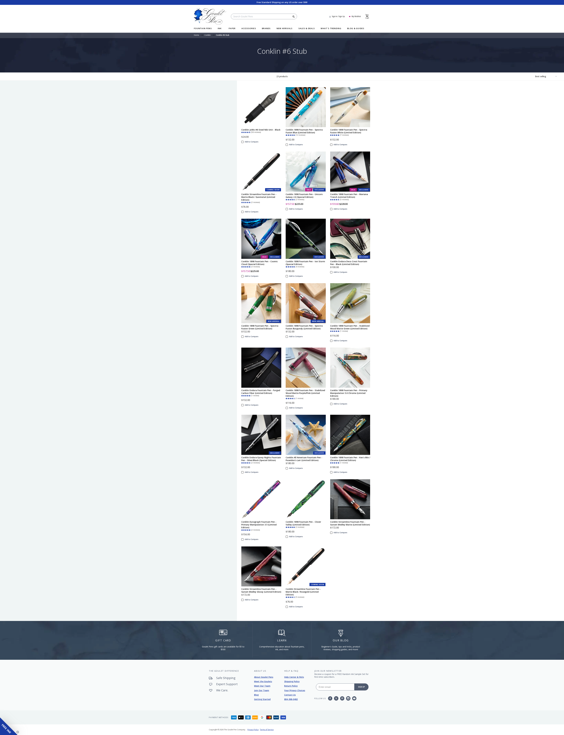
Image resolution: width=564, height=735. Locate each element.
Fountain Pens (203, 28)
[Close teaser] (17, 732)
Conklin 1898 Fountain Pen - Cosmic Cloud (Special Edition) (259, 263)
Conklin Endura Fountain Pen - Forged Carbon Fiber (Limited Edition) (260, 391)
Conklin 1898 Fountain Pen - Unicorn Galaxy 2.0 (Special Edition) (304, 195)
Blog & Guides (355, 28)
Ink (219, 28)
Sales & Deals (306, 28)
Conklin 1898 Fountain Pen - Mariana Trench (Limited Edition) (349, 195)
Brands (266, 28)
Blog (256, 694)
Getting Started (262, 699)
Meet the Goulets (263, 681)
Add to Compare (251, 142)
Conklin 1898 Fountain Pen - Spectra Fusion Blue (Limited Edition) (304, 131)
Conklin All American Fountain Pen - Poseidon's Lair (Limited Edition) (304, 459)
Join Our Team (261, 690)
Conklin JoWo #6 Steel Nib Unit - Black (260, 129)
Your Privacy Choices (294, 690)
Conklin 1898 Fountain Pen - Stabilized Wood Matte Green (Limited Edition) (350, 327)
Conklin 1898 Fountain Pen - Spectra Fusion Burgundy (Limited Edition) (304, 327)
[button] (246, 132)
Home (196, 35)
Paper (232, 28)
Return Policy (291, 685)
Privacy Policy (253, 729)
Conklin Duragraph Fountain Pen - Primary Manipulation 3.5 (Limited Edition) (259, 524)
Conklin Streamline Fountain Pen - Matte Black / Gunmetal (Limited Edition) (258, 197)
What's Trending (331, 28)
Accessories (248, 28)
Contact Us (290, 694)
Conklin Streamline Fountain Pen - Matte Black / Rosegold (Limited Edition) (303, 592)
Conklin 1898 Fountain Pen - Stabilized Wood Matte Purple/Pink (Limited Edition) (305, 393)
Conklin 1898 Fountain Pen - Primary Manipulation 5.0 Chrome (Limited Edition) (348, 393)
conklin (207, 35)
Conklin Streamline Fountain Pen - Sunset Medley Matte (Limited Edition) (350, 523)
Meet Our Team (262, 685)
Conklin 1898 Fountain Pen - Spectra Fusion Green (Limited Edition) (259, 327)
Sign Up (361, 687)
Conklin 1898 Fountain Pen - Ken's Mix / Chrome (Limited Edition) (350, 459)
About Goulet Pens (263, 677)
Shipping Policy (292, 681)
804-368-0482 (291, 699)
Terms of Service (267, 729)
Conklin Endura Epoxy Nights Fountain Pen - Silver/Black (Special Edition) (261, 459)
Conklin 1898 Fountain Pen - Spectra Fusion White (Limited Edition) (348, 131)
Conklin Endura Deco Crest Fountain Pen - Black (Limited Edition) (348, 263)
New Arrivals (285, 28)
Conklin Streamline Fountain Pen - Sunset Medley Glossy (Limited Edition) (261, 590)
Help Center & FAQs (294, 677)
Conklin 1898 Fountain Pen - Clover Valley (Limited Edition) (303, 523)
